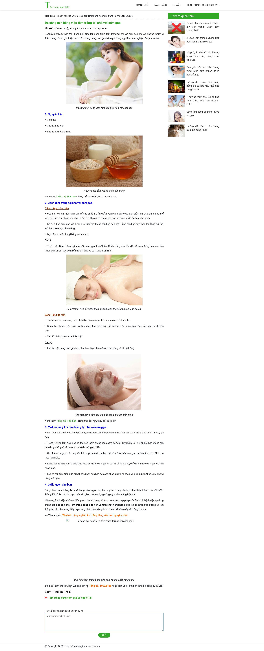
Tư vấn (176, 5)
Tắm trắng (160, 5)
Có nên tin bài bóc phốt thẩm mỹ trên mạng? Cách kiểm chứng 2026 (203, 27)
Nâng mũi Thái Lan (66, 420)
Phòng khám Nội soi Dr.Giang (202, 5)
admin (82, 28)
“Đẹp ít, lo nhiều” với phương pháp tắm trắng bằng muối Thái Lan (203, 56)
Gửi (104, 634)
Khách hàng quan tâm (68, 16)
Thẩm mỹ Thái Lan (66, 196)
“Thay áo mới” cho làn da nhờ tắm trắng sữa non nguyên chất (203, 100)
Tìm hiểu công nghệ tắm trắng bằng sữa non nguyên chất (95, 515)
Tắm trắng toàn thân (57, 7)
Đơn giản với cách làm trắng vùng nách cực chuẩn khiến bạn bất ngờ (203, 71)
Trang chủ (142, 5)
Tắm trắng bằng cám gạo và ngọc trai (70, 597)
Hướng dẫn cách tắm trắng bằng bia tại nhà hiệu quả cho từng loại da (203, 86)
